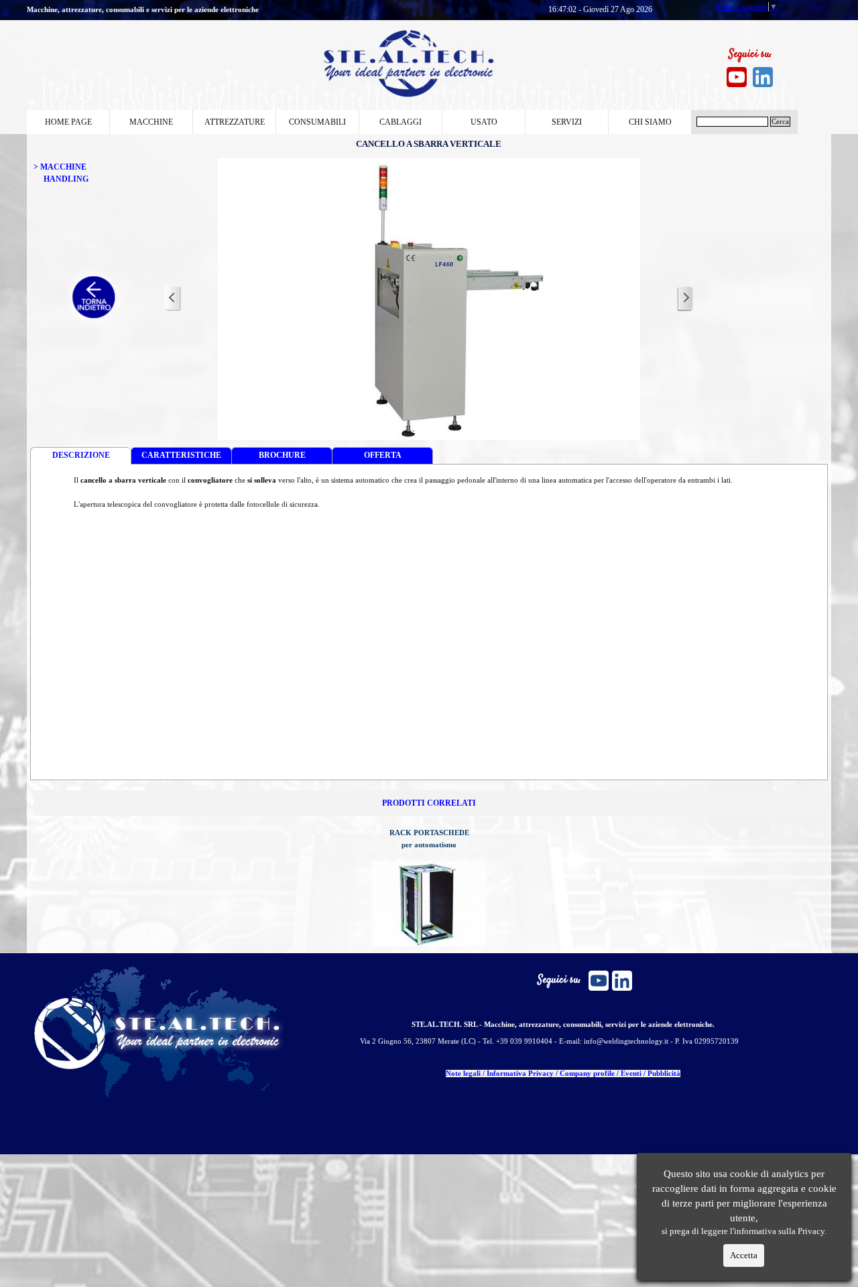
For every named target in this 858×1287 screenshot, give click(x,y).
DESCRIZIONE (81, 455)
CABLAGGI (400, 122)
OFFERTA (383, 455)
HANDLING (66, 179)
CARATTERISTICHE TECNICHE (181, 457)
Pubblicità (664, 1073)
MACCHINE (151, 122)
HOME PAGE (68, 122)
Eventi (631, 1073)
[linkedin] (763, 77)
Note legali (463, 1073)
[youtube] (737, 77)
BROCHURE (282, 455)
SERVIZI (567, 122)
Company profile (587, 1073)
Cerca (780, 121)
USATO (484, 122)
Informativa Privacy (520, 1073)
